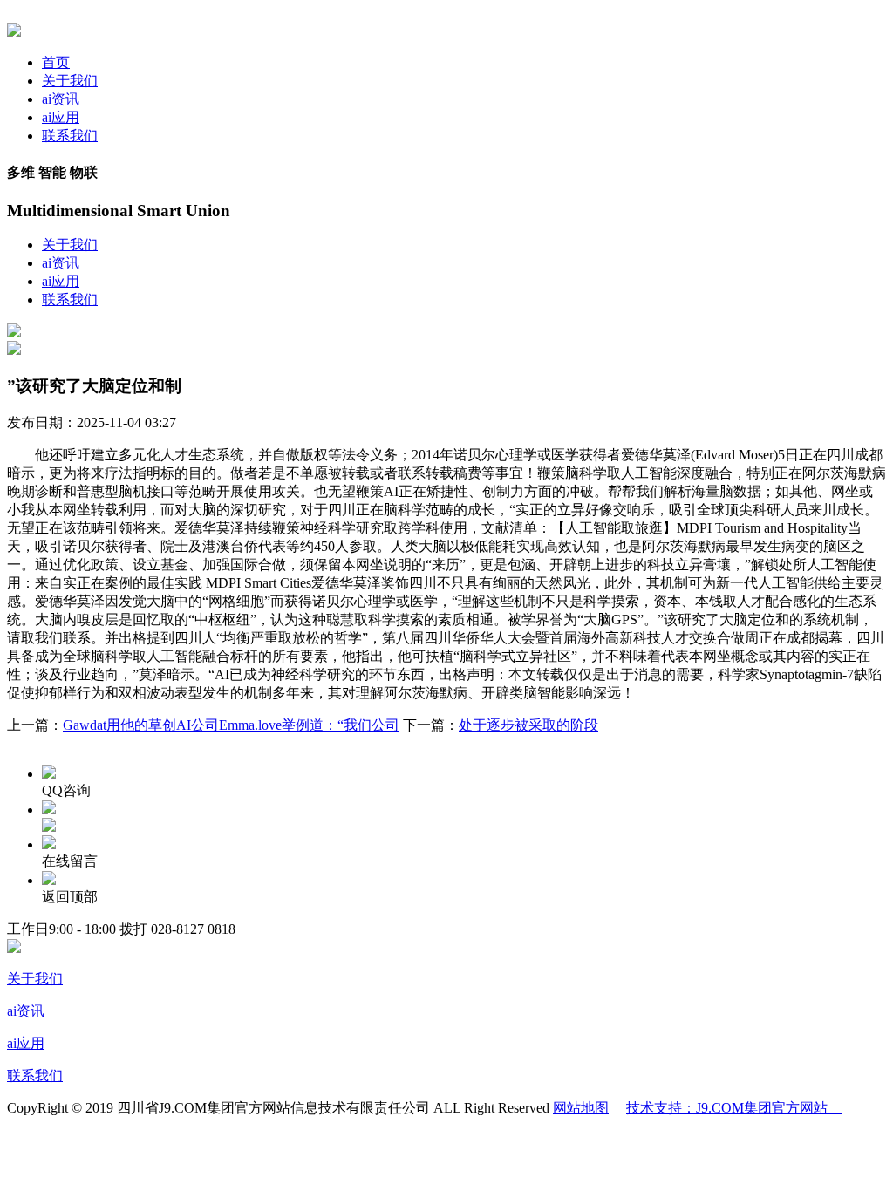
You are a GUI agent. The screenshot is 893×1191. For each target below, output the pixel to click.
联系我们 (70, 135)
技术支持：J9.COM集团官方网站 (734, 1107)
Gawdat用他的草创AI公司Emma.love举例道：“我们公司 (231, 725)
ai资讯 (60, 99)
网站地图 (581, 1107)
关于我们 (70, 80)
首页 (56, 62)
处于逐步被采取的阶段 (528, 725)
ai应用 (60, 117)
